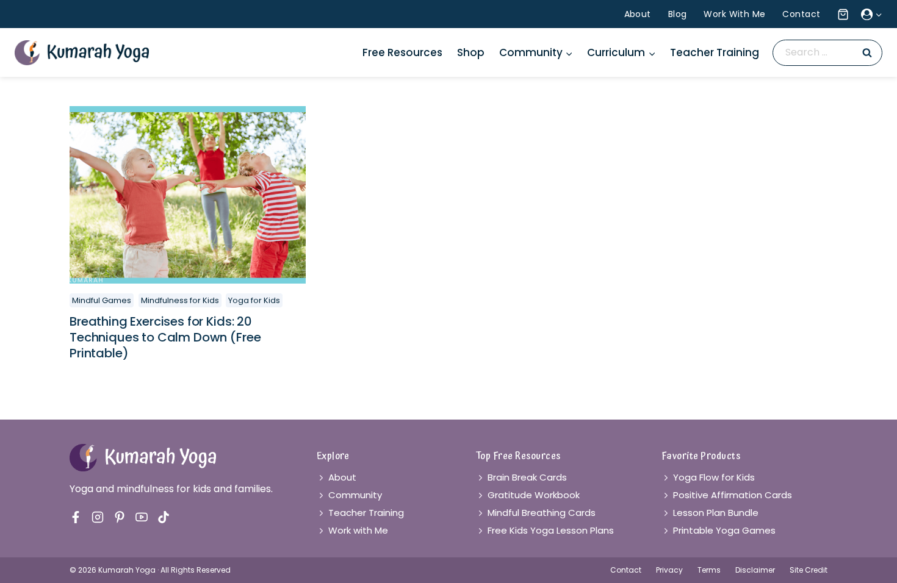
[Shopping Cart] (841, 14)
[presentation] (188, 194)
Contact (801, 14)
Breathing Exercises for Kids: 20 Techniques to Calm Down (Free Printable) (165, 337)
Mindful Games (101, 300)
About (637, 14)
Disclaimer (755, 570)
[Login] (871, 14)
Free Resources (402, 52)
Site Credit (808, 570)
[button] (878, 14)
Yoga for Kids (254, 300)
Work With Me (734, 14)
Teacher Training (714, 52)
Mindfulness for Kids (180, 300)
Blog (677, 14)
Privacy (669, 570)
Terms (709, 570)
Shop (471, 52)
